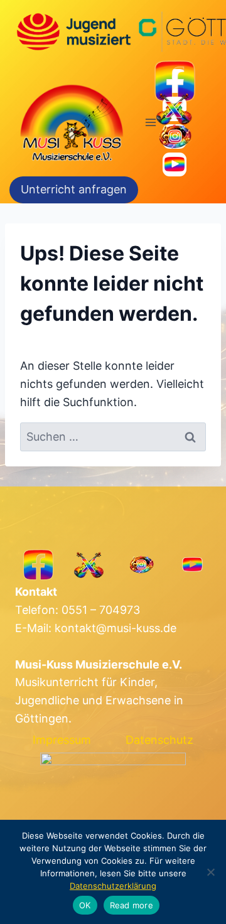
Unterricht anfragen (74, 189)
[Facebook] (175, 81)
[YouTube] (175, 165)
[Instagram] (175, 136)
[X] (175, 109)
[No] (210, 872)
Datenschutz (159, 739)
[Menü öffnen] (151, 122)
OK (85, 905)
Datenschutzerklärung (113, 886)
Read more (131, 905)
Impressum (62, 739)
